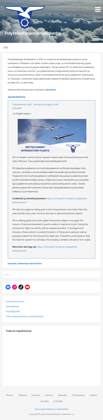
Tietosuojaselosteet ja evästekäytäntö (25, 316)
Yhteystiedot (78, 395)
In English (58, 401)
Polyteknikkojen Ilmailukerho (33, 33)
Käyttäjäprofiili (13, 311)
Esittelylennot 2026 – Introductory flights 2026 (35, 104)
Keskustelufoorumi (15, 301)
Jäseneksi (50, 89)
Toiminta (22, 395)
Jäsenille (44, 401)
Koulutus (36, 395)
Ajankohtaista (16, 96)
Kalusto (49, 395)
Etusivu (9, 395)
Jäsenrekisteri (12, 306)
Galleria (93, 395)
